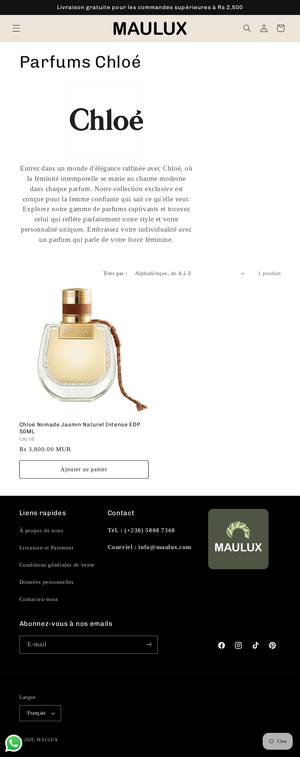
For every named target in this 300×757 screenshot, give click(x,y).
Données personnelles (46, 582)
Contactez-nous (38, 599)
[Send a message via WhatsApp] (14, 743)
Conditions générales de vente (57, 565)
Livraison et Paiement (46, 548)
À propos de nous (41, 530)
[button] (16, 28)
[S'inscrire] (148, 645)
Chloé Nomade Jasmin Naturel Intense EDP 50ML (79, 428)
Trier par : (115, 273)
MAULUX (47, 740)
